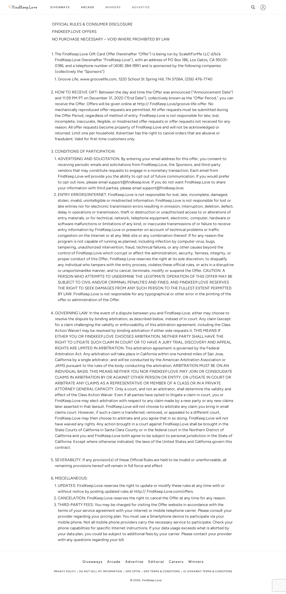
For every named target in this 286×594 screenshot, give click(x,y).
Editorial (156, 562)
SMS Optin (132, 571)
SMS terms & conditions (162, 571)
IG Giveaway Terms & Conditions (207, 571)
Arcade (87, 7)
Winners (113, 7)
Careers (176, 562)
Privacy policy (65, 571)
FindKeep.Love (152, 580)
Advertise (141, 7)
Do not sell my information (100, 571)
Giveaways (60, 7)
